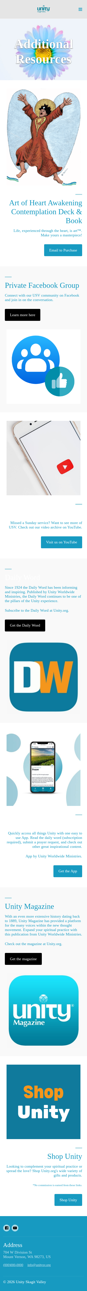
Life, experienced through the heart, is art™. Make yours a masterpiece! (48, 232)
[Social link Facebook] (6, 1228)
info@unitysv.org (39, 1265)
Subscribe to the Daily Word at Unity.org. (37, 610)
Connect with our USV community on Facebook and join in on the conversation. (42, 297)
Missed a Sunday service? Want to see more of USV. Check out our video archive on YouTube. (45, 525)
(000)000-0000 (13, 1265)
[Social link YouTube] (15, 1228)
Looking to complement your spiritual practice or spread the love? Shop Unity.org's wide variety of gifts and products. (44, 1170)
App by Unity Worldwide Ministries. (54, 856)
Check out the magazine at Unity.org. (33, 944)
